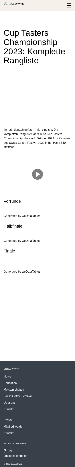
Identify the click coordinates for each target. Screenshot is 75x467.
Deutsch (7, 368)
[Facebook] (5, 450)
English (15, 368)
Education (10, 383)
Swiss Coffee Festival (18, 396)
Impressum (9, 443)
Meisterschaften (14, 389)
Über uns (9, 402)
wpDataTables (31, 215)
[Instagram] (10, 450)
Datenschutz (20, 443)
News (7, 376)
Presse (8, 420)
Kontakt (8, 409)
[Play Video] (37, 174)
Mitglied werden (14, 426)
